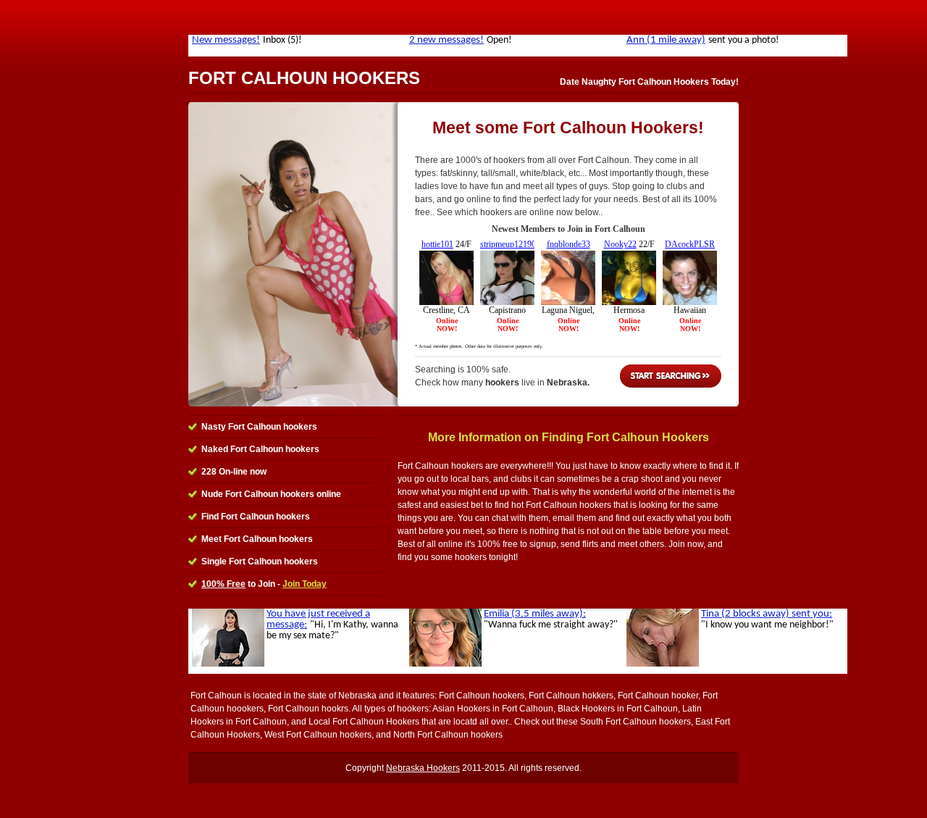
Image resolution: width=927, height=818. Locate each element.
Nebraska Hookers (423, 768)
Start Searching (670, 376)
